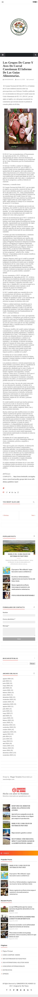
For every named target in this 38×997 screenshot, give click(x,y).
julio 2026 (6, 681)
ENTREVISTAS (7, 970)
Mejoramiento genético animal (21, 833)
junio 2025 (6, 711)
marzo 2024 (6, 745)
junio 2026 (6, 683)
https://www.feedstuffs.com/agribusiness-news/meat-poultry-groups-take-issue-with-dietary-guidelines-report (19, 479)
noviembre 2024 (8, 727)
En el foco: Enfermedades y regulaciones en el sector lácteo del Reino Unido (23, 579)
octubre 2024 (7, 729)
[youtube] (17, 990)
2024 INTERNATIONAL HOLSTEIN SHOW (16, 962)
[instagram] (10, 990)
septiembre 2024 (8, 732)
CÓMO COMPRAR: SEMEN (11, 955)
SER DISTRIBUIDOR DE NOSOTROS (14, 958)
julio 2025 (6, 709)
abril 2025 (6, 715)
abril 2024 (6, 743)
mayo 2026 (6, 685)
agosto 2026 (7, 678)
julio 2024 (6, 736)
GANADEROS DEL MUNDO (25, 983)
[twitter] (13, 990)
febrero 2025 (7, 720)
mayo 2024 (6, 741)
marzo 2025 (6, 718)
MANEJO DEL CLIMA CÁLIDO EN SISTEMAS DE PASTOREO (20, 866)
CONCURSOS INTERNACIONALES (14, 966)
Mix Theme (25, 986)
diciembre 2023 (7, 752)
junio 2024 (6, 739)
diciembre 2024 (7, 725)
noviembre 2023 (8, 755)
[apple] (24, 990)
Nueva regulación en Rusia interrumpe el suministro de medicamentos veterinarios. (21, 587)
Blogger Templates (16, 777)
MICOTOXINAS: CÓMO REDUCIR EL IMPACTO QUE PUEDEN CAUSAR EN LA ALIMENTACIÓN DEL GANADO (23, 841)
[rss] (31, 990)
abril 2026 (6, 688)
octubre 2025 (7, 702)
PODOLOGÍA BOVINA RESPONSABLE (23, 595)
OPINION (5, 974)
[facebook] (6, 990)
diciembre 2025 (7, 697)
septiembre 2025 (8, 704)
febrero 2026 (7, 692)
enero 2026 (6, 695)
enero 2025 (6, 722)
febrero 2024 (7, 748)
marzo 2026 (6, 690)
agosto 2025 (7, 706)
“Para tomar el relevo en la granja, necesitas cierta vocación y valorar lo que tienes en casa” (22, 934)
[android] (20, 990)
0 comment (31, 79)
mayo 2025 (6, 713)
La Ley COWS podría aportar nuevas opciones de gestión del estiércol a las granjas (21, 909)
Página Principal (8, 951)
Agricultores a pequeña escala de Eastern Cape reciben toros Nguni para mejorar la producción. (23, 816)
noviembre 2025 (8, 699)
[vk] (27, 990)
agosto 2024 (7, 734)
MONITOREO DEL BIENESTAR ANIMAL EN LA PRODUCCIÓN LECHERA (21, 808)
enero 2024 (6, 750)
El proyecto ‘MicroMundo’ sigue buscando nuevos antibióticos (20, 874)
